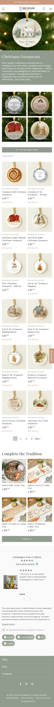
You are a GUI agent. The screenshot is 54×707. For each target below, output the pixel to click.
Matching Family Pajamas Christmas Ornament (14, 239)
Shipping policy (28, 701)
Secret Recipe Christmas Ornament (14, 422)
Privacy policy (27, 698)
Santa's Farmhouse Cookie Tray (37, 525)
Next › (38, 438)
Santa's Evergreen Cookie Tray (14, 525)
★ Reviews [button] (51, 356)
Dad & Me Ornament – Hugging (38, 284)
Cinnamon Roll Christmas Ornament (14, 193)
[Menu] (3, 9)
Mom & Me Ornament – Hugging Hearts (13, 376)
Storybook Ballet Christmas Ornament (38, 239)
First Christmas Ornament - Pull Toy (11, 284)
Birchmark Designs (22, 695)
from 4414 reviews (25, 564)
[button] (43, 9)
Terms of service (43, 698)
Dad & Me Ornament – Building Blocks (13, 330)
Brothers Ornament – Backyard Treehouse (38, 376)
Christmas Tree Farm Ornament (38, 422)
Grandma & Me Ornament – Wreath (37, 193)
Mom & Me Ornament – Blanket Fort (39, 330)
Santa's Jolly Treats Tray (13, 485)
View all (27, 539)
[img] (27, 560)
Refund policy (13, 698)
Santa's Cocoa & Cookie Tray (39, 486)
